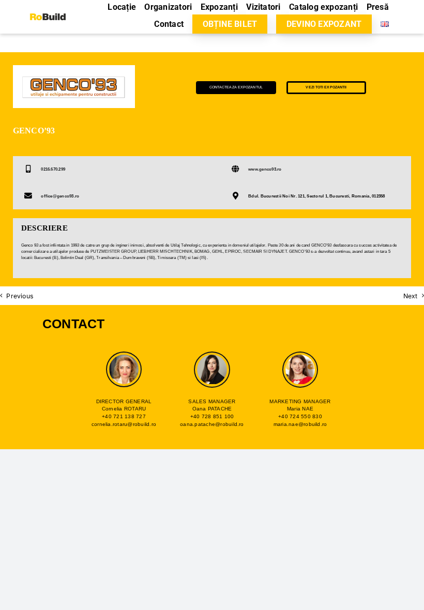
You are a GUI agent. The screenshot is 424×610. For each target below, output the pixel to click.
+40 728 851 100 (212, 416)
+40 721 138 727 (124, 416)
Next (410, 296)
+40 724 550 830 (300, 416)
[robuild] (47, 11)
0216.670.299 (53, 169)
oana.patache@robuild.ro (212, 424)
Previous (19, 296)
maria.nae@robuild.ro (300, 424)
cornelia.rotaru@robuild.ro (124, 424)
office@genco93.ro (60, 196)
